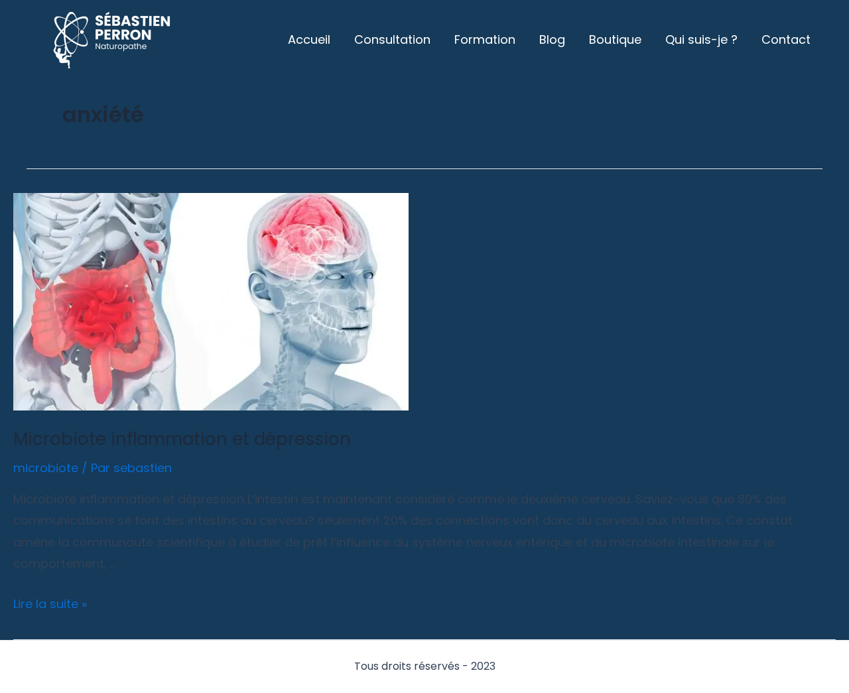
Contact (786, 39)
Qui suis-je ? (701, 39)
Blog (552, 39)
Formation (484, 39)
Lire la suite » (50, 604)
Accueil (309, 39)
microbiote (45, 468)
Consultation (392, 39)
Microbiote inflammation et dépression (182, 439)
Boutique (615, 39)
